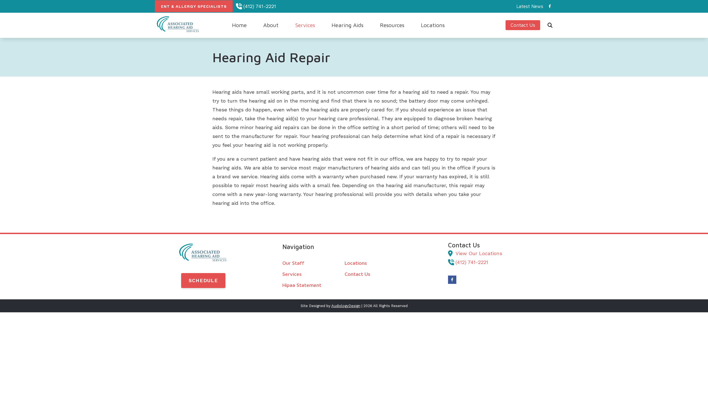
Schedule (203, 280)
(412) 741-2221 (259, 6)
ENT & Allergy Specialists (194, 6)
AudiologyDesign (345, 306)
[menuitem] (528, 6)
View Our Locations (478, 253)
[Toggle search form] (550, 25)
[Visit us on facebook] (549, 6)
